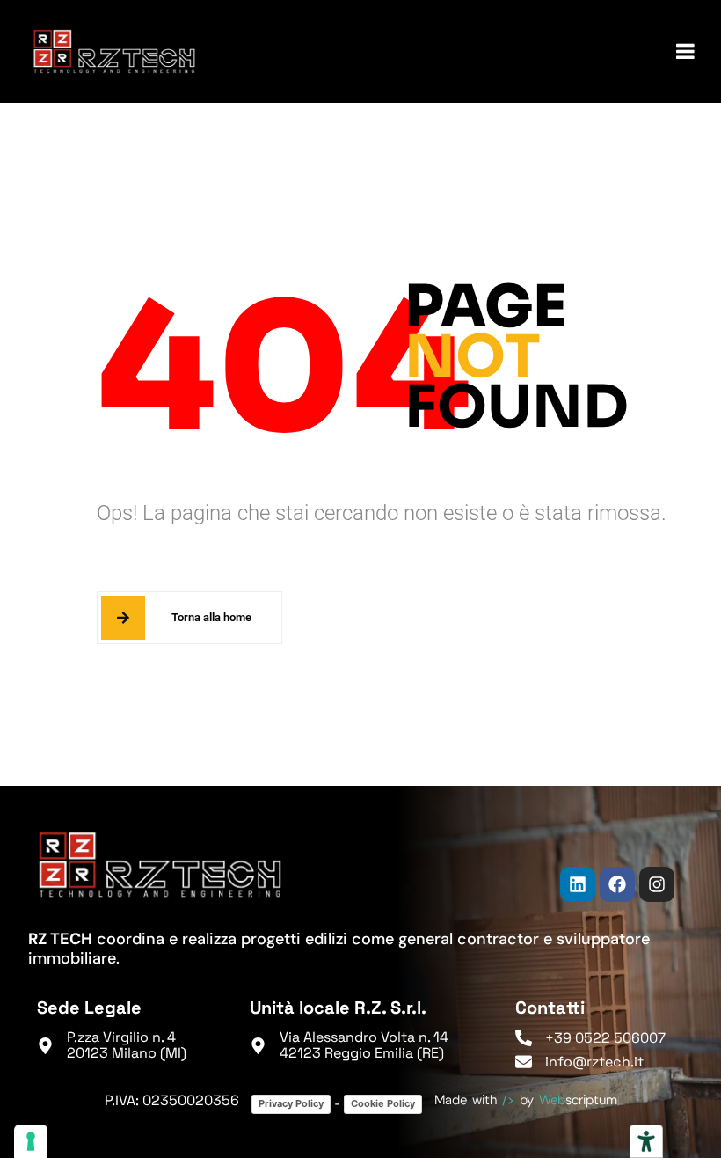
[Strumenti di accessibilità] (646, 1141)
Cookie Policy (383, 1103)
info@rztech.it (594, 1061)
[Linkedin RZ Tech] (577, 884)
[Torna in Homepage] (114, 51)
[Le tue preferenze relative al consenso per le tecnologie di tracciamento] (30, 1141)
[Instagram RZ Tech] (656, 884)
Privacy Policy (291, 1103)
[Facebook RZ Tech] (617, 884)
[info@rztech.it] (523, 1061)
